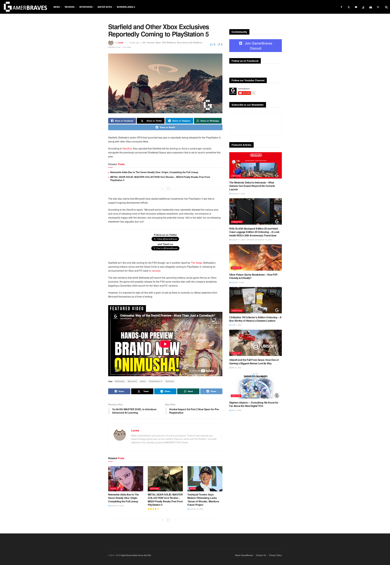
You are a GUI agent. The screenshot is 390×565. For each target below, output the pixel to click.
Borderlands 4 (126, 6)
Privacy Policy (275, 555)
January (156, 270)
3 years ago (134, 42)
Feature (236, 175)
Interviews (85, 6)
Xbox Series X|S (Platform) (189, 42)
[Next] (168, 188)
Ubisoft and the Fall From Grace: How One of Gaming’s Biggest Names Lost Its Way (253, 361)
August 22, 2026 (117, 505)
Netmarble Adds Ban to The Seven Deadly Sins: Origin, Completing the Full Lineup (154, 172)
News (56, 6)
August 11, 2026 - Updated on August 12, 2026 (251, 239)
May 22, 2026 (236, 367)
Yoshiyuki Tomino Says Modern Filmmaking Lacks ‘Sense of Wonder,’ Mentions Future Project (203, 499)
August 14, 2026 (238, 193)
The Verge (196, 262)
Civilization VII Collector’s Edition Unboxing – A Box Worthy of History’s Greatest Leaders (255, 319)
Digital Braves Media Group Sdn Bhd (136, 555)
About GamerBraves (244, 555)
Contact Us (261, 555)
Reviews (69, 6)
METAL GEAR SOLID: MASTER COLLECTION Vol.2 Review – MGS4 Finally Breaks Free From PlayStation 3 (160, 178)
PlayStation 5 (155, 381)
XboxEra (127, 148)
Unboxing (237, 222)
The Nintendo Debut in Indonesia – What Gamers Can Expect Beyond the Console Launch (252, 186)
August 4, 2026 (237, 282)
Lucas (120, 42)
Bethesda (119, 381)
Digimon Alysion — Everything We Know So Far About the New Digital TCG (253, 404)
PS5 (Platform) (169, 42)
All (144, 42)
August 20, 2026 (196, 509)
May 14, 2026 (236, 410)
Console (150, 42)
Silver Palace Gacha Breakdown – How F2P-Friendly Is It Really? (253, 276)
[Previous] (162, 188)
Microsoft (132, 381)
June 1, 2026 (236, 325)
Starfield (170, 381)
